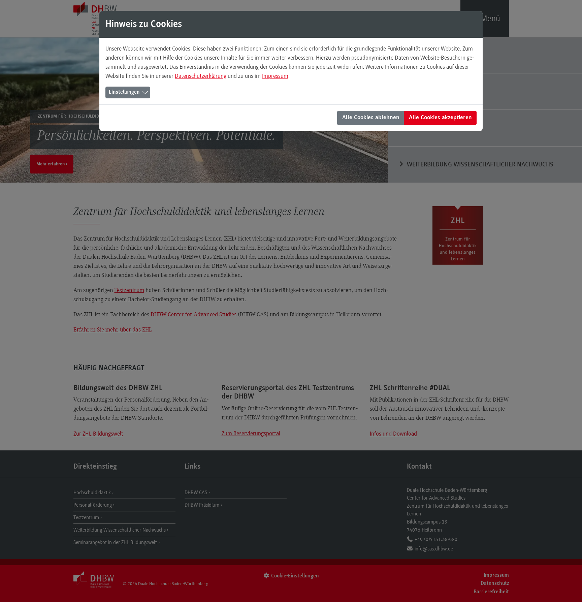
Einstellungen (124, 92)
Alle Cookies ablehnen (370, 118)
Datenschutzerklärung (200, 75)
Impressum (275, 75)
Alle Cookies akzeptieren (440, 118)
